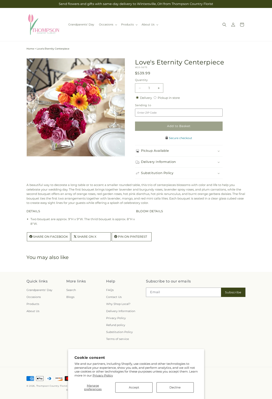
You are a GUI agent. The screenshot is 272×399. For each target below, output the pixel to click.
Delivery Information (120, 311)
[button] (108, 24)
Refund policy (115, 325)
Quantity (141, 80)
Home (30, 48)
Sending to (149, 105)
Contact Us (114, 297)
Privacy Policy (103, 375)
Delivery (146, 98)
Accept (134, 387)
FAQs (110, 290)
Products (32, 304)
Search (71, 290)
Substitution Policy (119, 332)
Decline (175, 387)
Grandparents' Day (39, 290)
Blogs (70, 297)
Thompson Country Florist (52, 385)
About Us (32, 311)
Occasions (33, 297)
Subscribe (233, 292)
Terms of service (117, 339)
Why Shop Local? (118, 304)
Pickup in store (169, 98)
